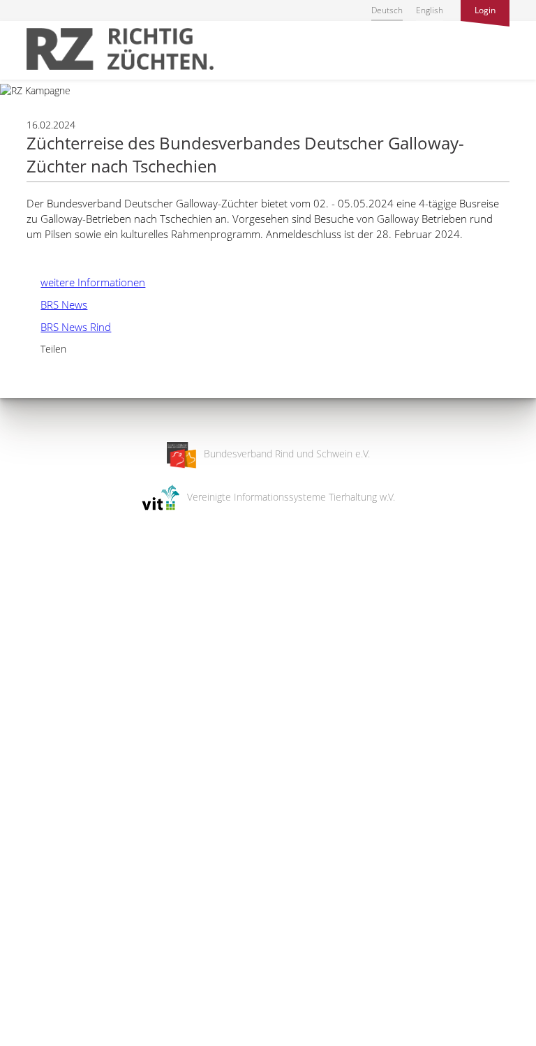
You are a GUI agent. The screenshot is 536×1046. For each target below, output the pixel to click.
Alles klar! (20, 988)
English (429, 10)
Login (485, 10)
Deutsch (387, 10)
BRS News (57, 304)
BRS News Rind (69, 327)
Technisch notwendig (22, 812)
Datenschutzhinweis (44, 1039)
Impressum (25, 1026)
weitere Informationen (86, 282)
